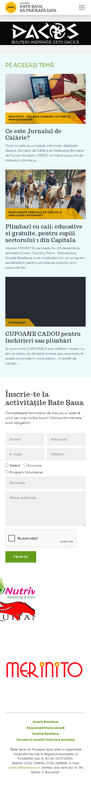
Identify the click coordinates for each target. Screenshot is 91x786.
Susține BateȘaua (45, 733)
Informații (34, 215)
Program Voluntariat (26, 472)
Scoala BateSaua (45, 722)
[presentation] (40, 539)
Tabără (14, 465)
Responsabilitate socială (46, 728)
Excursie (35, 465)
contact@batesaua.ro (24, 767)
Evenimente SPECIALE (25, 212)
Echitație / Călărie (24, 116)
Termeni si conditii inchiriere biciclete (45, 739)
